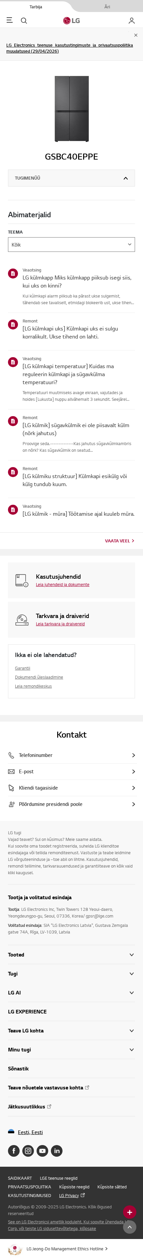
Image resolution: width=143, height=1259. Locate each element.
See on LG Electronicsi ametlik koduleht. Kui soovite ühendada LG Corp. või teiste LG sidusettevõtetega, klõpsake (69, 1225)
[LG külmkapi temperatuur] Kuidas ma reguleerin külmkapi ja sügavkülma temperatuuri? (68, 374)
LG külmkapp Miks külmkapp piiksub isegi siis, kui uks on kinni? (77, 281)
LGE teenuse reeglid (58, 1178)
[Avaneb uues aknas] (14, 1151)
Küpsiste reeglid (74, 1187)
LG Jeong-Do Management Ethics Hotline (65, 1249)
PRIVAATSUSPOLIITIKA (29, 1187)
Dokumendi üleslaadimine (39, 677)
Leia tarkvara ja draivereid (60, 624)
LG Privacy (69, 1195)
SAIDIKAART (20, 1178)
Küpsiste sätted (112, 1187)
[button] (71, 973)
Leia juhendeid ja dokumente (62, 584)
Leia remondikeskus (33, 686)
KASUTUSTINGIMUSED (29, 1195)
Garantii (22, 668)
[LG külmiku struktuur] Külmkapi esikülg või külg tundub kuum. (75, 480)
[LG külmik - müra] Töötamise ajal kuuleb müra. (78, 513)
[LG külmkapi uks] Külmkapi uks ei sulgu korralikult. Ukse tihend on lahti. (70, 332)
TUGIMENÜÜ (27, 178)
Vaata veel (117, 541)
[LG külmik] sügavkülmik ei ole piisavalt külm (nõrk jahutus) (76, 429)
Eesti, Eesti (30, 1132)
